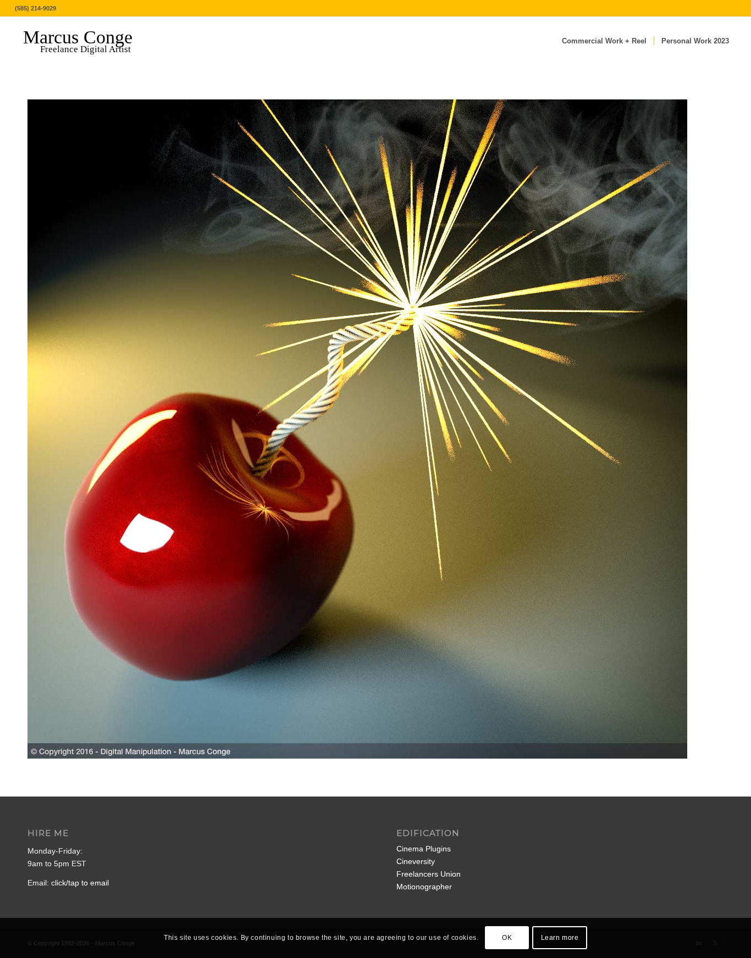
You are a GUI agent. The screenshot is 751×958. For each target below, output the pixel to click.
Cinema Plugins (423, 848)
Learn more (560, 938)
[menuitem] (604, 41)
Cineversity (415, 861)
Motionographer (424, 886)
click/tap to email (80, 882)
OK (507, 938)
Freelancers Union (428, 874)
